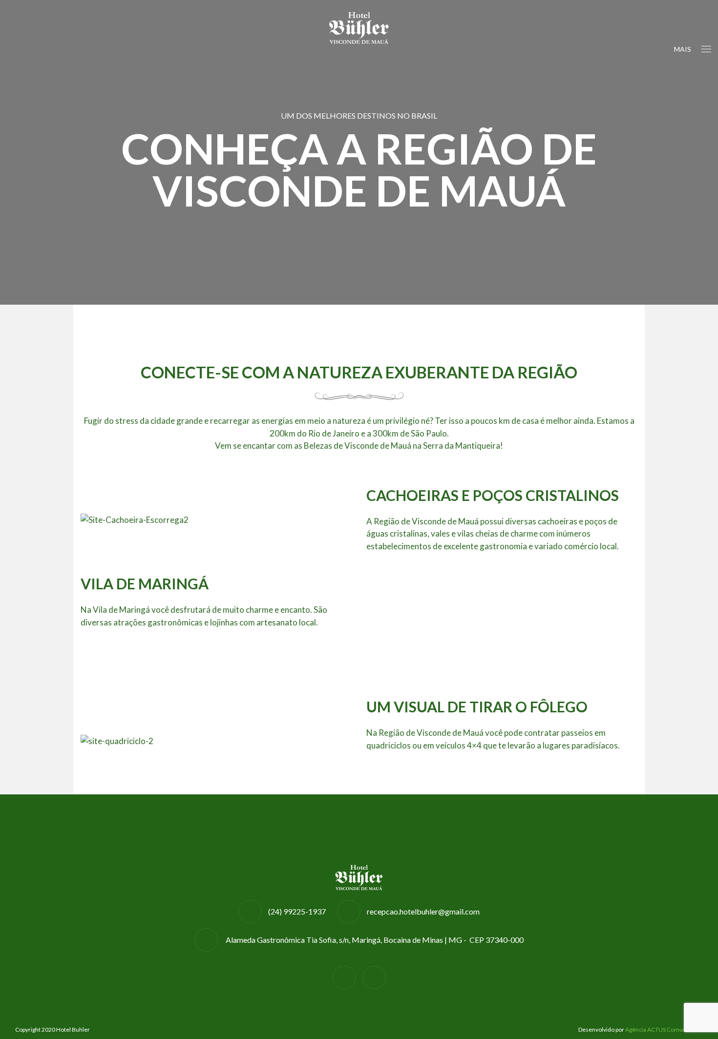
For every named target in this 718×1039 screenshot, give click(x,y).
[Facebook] (344, 977)
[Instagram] (374, 977)
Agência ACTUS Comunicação (664, 1029)
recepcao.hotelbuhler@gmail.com (423, 911)
